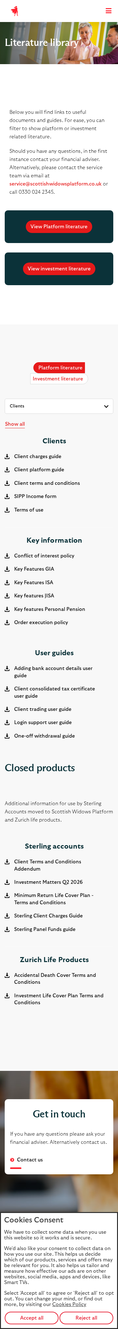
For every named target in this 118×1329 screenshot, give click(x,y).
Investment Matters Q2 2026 (48, 882)
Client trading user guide (42, 709)
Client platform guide (39, 469)
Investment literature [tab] (58, 378)
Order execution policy (41, 622)
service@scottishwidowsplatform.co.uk (55, 183)
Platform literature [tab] (60, 367)
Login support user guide (43, 722)
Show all (15, 424)
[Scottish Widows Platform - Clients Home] (14, 11)
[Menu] (108, 11)
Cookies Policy (69, 1304)
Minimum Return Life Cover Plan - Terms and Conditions (53, 899)
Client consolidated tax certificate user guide (54, 692)
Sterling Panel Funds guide (45, 929)
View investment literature (59, 268)
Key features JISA (34, 595)
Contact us (29, 1159)
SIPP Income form (35, 496)
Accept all (31, 1318)
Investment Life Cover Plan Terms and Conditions (59, 999)
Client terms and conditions (47, 483)
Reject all (86, 1318)
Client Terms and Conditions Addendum (47, 865)
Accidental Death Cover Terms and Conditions (55, 979)
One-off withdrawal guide (44, 736)
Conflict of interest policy (44, 555)
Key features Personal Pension (49, 609)
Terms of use (28, 509)
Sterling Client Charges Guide (48, 915)
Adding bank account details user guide (53, 672)
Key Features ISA (33, 582)
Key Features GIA (34, 569)
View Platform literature (59, 226)
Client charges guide (37, 456)
